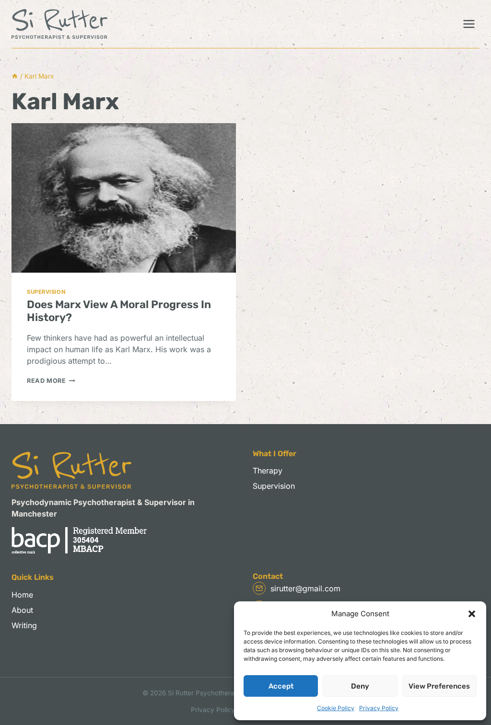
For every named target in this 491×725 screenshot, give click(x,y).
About (22, 610)
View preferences (439, 686)
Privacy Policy (378, 708)
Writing (24, 625)
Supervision (46, 291)
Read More (51, 380)
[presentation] (124, 198)
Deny (360, 686)
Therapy (267, 470)
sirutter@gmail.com (305, 588)
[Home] (15, 76)
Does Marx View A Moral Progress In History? (119, 311)
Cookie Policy (335, 708)
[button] (472, 614)
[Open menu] (468, 23)
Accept (281, 686)
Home (22, 594)
